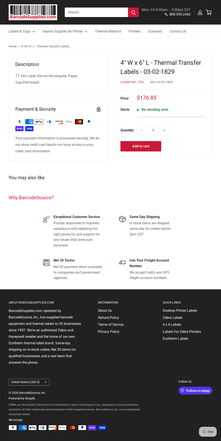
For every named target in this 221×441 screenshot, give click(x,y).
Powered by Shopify (22, 398)
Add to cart (140, 146)
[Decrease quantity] (141, 130)
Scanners (155, 31)
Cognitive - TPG (132, 82)
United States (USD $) (25, 382)
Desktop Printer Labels (180, 311)
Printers (134, 31)
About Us (105, 311)
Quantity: (127, 130)
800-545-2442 (180, 14)
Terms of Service (110, 325)
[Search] (133, 12)
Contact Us (178, 31)
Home (13, 46)
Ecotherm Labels (175, 339)
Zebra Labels (173, 318)
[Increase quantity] (164, 130)
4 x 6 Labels (172, 325)
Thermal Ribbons (108, 31)
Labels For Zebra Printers (182, 332)
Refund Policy (108, 318)
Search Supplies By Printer (63, 31)
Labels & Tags (19, 31)
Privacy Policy (108, 332)
